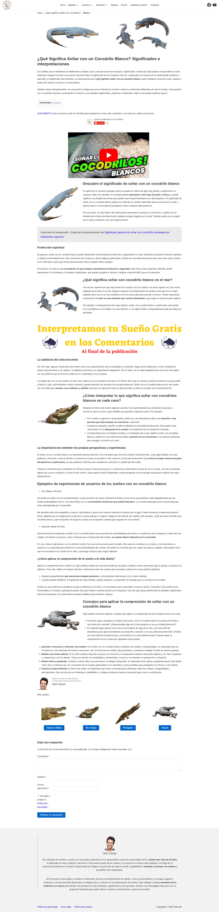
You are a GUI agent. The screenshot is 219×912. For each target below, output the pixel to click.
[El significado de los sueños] (7, 5)
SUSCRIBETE (44, 113)
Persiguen (128, 728)
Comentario (43, 756)
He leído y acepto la (43, 801)
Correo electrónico (43, 787)
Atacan (164, 728)
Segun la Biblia (54, 728)
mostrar (56, 103)
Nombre (41, 777)
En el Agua (91, 728)
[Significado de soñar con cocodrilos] (108, 155)
